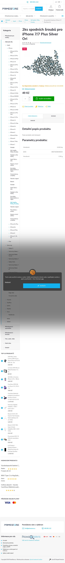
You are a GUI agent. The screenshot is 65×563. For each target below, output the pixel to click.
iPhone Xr (12, 129)
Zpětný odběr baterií (8, 553)
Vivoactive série (13, 296)
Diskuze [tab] (33, 120)
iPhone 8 (12, 138)
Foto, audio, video (10, 339)
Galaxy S (11, 248)
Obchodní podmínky (8, 543)
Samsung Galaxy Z (13, 259)
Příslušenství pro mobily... (9, 36)
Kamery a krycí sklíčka (14, 164)
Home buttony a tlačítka (14, 174)
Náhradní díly (9, 42)
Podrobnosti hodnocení (45, 42)
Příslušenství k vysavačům (9, 327)
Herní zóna (8, 343)
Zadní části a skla (13, 160)
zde (42, 279)
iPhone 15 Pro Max (14, 51)
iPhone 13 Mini (14, 93)
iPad (10, 241)
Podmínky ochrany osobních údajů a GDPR (10, 546)
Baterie (12, 181)
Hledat (38, 9)
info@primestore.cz (30, 528)
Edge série (11, 293)
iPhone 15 (13, 62)
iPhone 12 (13, 106)
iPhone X (12, 132)
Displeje (12, 147)
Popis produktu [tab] (32, 116)
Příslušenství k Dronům (9, 333)
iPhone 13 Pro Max (14, 83)
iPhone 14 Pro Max (14, 65)
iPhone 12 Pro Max (14, 99)
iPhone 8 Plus (14, 135)
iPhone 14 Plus (14, 72)
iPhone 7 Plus (14, 141)
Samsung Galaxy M (13, 268)
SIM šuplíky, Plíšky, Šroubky (14, 151)
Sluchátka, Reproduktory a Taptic (14, 169)
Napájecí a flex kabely (14, 155)
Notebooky (11, 315)
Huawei (9, 300)
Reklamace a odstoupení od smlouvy (10, 550)
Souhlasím (43, 286)
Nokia (8, 318)
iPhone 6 (12, 233)
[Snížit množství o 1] (29, 100)
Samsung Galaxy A (14, 265)
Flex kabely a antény (13, 210)
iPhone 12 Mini (14, 110)
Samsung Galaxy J (13, 251)
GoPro (8, 306)
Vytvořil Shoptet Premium (57, 559)
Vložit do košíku (45, 99)
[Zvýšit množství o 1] (29, 97)
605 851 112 (47, 528)
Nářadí (8, 321)
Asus (8, 312)
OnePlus (9, 302)
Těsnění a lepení (14, 178)
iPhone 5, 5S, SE (13, 236)
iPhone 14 (13, 75)
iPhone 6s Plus (14, 224)
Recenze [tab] (53, 116)
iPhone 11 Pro (14, 117)
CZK (59, 2)
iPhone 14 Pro (14, 69)
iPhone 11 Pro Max (14, 113)
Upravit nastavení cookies (36, 559)
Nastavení (8, 282)
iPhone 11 (13, 120)
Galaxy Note (12, 262)
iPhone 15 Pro (14, 55)
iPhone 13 (13, 90)
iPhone (10, 48)
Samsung (9, 245)
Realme (9, 309)
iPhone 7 (12, 144)
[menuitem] (11, 16)
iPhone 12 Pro (14, 104)
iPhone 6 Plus (14, 230)
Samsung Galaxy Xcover (13, 255)
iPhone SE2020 (14, 96)
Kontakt (5, 540)
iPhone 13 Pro (14, 87)
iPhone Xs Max (14, 123)
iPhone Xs (13, 126)
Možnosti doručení (30, 89)
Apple (8, 45)
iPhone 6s (13, 227)
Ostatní (7, 347)
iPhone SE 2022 (13, 79)
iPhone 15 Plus (14, 58)
